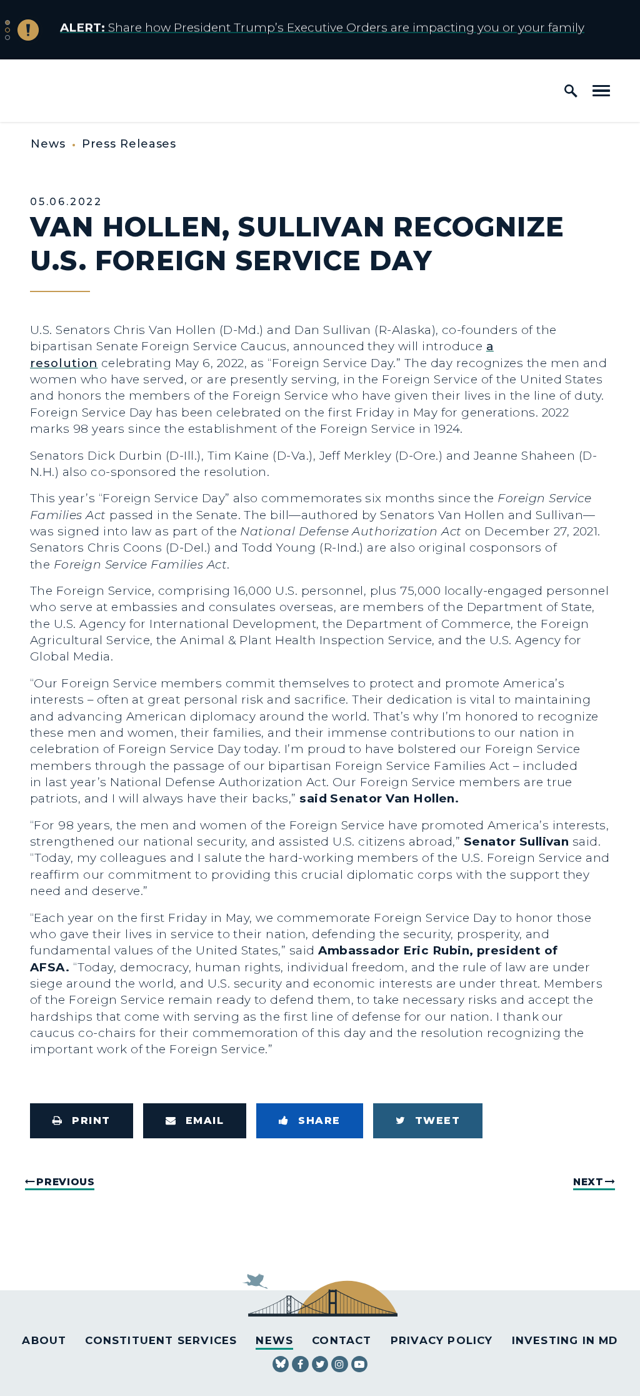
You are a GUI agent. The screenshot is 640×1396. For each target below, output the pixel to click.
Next (588, 1182)
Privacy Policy (442, 1340)
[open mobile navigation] (601, 91)
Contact (341, 1340)
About (44, 1340)
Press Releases (129, 144)
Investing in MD (565, 1340)
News (48, 144)
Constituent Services (161, 1340)
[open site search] (571, 90)
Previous (65, 1182)
